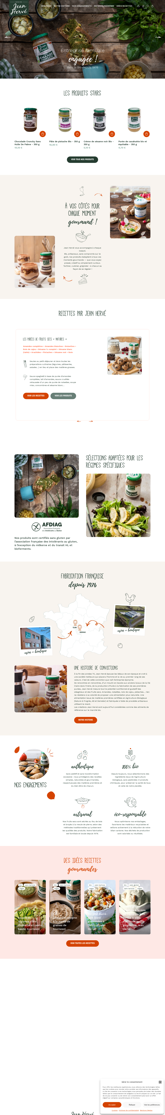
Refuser (132, 1105)
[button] (160, 1082)
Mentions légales (146, 1110)
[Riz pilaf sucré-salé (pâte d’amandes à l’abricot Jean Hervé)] (100, 907)
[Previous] (3, 39)
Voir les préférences (152, 1105)
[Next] (91, 422)
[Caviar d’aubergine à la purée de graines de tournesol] (65, 907)
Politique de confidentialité (129, 1110)
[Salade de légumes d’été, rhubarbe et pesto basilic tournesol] (30, 907)
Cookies (115, 1110)
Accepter (112, 1105)
